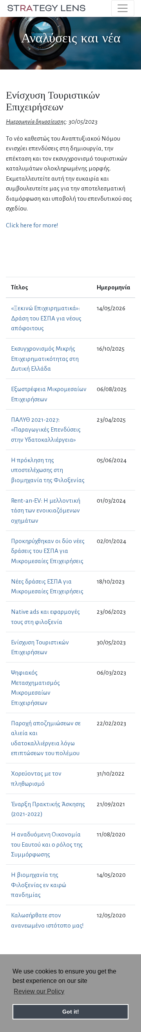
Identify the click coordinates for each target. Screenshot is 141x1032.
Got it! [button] (70, 1011)
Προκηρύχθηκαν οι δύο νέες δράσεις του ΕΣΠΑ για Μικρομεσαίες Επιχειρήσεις (48, 551)
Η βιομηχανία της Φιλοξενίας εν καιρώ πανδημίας (38, 884)
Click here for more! (32, 225)
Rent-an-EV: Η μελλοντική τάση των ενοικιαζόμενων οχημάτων (45, 510)
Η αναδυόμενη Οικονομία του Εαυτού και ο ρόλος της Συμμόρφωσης (47, 844)
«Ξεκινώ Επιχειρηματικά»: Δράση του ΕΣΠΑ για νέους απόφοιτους (46, 318)
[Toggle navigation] (122, 8)
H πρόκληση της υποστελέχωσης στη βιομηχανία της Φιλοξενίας (48, 470)
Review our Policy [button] (39, 991)
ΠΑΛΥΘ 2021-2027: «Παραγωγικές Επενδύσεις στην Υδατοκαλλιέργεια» (46, 429)
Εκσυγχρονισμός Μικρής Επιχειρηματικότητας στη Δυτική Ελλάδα (45, 358)
